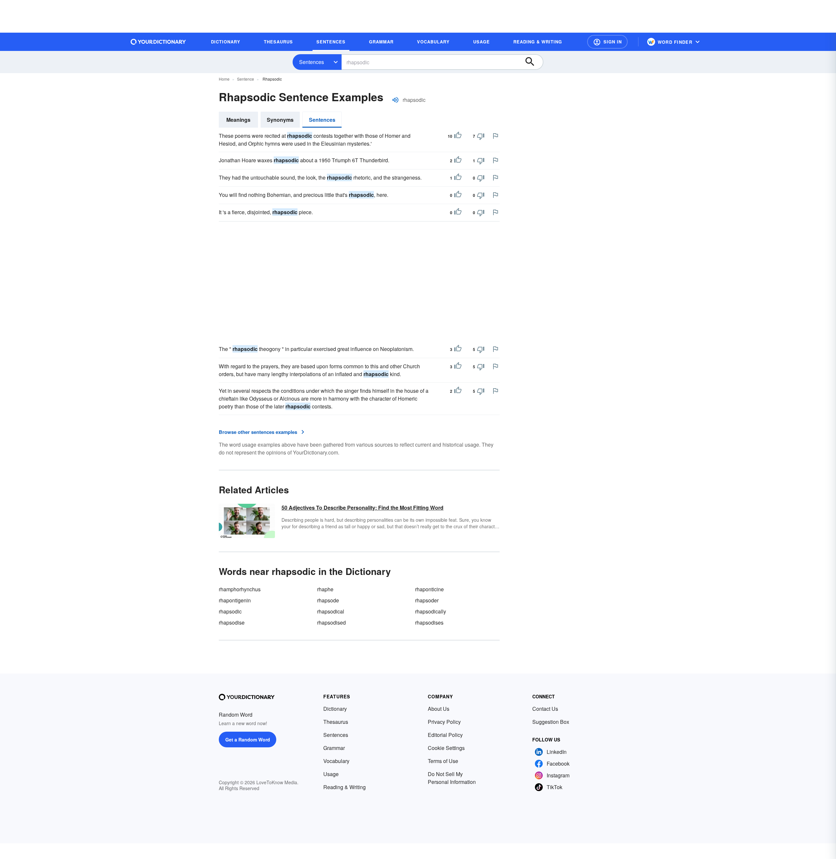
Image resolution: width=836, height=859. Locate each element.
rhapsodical (330, 611)
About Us (438, 708)
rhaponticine (429, 589)
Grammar (334, 748)
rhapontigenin (235, 600)
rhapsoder (427, 600)
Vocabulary (336, 761)
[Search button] (533, 62)
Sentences (311, 62)
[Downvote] (481, 136)
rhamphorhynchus (240, 589)
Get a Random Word (247, 739)
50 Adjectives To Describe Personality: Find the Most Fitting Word (362, 507)
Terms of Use (443, 761)
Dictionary (335, 708)
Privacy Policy (444, 721)
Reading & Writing (344, 787)
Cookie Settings (446, 748)
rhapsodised (331, 622)
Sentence (245, 79)
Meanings (238, 119)
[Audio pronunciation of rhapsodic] (395, 100)
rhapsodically (430, 611)
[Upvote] (458, 136)
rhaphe (325, 589)
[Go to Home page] (158, 42)
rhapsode (328, 600)
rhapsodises (429, 622)
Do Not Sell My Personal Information (452, 778)
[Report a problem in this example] (495, 136)
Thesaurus (335, 721)
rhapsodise (232, 622)
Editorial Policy (445, 735)
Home (224, 79)
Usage (331, 774)
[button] (607, 42)
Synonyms (280, 119)
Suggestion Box (550, 721)
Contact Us (545, 708)
